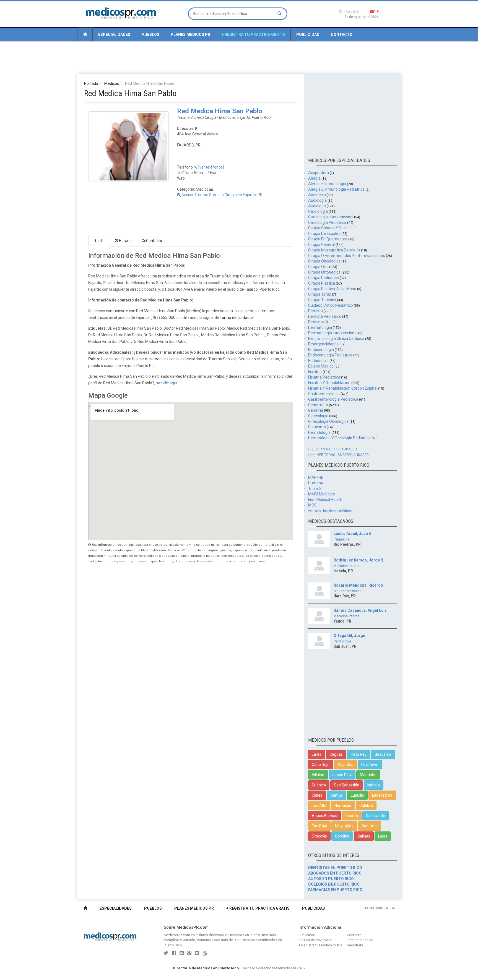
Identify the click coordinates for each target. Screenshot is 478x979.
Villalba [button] (318, 775)
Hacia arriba (376, 908)
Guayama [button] (383, 754)
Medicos (111, 83)
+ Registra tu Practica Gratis (253, 34)
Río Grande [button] (375, 815)
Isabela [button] (373, 785)
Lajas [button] (382, 836)
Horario (125, 240)
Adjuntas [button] (345, 764)
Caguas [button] (336, 754)
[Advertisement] (239, 57)
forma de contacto (236, 317)
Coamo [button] (351, 815)
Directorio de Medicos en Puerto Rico (206, 968)
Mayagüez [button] (344, 826)
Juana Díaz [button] (342, 775)
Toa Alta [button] (319, 805)
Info (101, 240)
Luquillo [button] (357, 795)
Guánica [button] (319, 785)
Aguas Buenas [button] (324, 815)
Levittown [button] (369, 764)
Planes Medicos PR (190, 34)
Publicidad (307, 34)
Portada (91, 83)
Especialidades (114, 34)
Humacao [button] (342, 805)
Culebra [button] (366, 805)
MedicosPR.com (177, 935)
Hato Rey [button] (359, 754)
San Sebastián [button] (346, 785)
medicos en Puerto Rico (249, 935)
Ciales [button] (317, 795)
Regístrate (355, 945)
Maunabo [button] (368, 775)
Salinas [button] (363, 836)
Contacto (341, 34)
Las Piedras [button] (382, 795)
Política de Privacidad (315, 940)
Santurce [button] (370, 826)
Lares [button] (316, 754)
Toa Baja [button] (319, 826)
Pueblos (150, 34)
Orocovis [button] (319, 836)
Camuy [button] (336, 795)
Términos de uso (360, 940)
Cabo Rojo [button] (320, 764)
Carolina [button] (342, 836)
